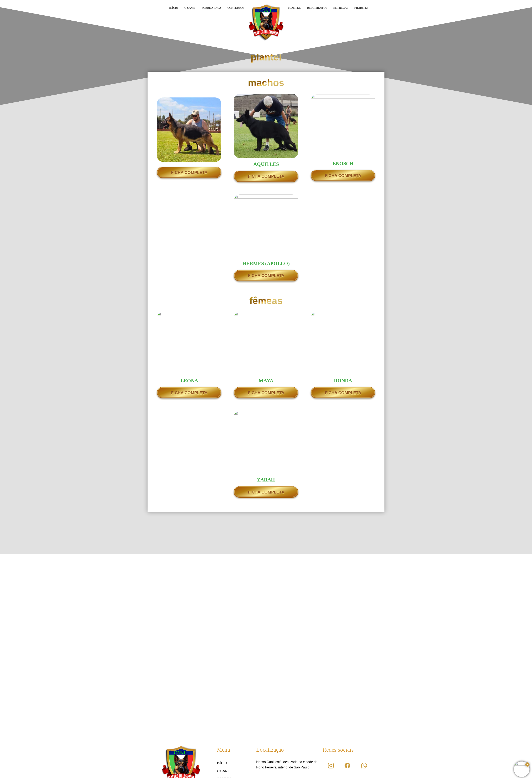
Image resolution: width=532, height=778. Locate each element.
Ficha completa (189, 172)
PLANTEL (294, 7)
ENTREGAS (340, 7)
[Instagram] (331, 765)
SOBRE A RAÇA (211, 7)
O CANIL (190, 7)
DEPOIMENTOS (317, 7)
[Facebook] (347, 765)
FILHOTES (361, 7)
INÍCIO (173, 7)
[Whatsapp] (364, 765)
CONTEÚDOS (235, 7)
